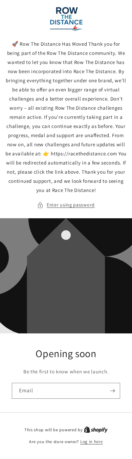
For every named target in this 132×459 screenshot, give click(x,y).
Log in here (91, 441)
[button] (66, 205)
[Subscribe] (112, 391)
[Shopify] (96, 430)
